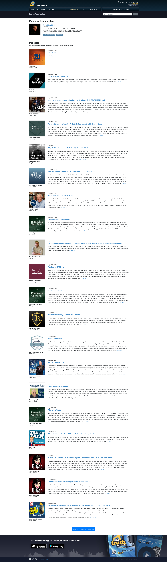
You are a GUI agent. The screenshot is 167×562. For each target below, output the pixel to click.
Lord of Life (52, 52)
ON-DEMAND (59, 34)
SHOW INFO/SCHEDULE (49, 34)
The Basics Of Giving (56, 267)
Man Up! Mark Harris (56, 362)
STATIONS (63, 9)
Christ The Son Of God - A (58, 76)
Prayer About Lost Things (58, 386)
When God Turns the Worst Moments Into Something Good (71, 434)
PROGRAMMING (74, 9)
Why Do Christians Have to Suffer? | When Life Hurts (68, 148)
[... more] (50, 56)
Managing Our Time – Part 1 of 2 (60, 195)
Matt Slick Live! (49, 25)
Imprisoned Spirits (55, 291)
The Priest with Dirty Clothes (59, 219)
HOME (33, 9)
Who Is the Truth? (54, 410)
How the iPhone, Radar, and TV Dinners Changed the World (71, 172)
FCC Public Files (43, 559)
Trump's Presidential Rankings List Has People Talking (69, 482)
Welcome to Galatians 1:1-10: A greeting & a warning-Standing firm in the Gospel (79, 505)
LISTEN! (93, 9)
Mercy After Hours (55, 339)
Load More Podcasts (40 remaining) (83, 529)
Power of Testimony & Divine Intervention (64, 315)
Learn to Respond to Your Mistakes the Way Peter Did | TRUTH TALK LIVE (76, 100)
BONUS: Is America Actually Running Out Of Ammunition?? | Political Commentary (80, 458)
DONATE (84, 9)
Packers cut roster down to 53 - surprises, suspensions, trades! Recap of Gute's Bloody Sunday (85, 243)
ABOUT (41, 9)
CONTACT (53, 9)
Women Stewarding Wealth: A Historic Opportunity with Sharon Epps (75, 124)
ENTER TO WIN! (133, 5)
